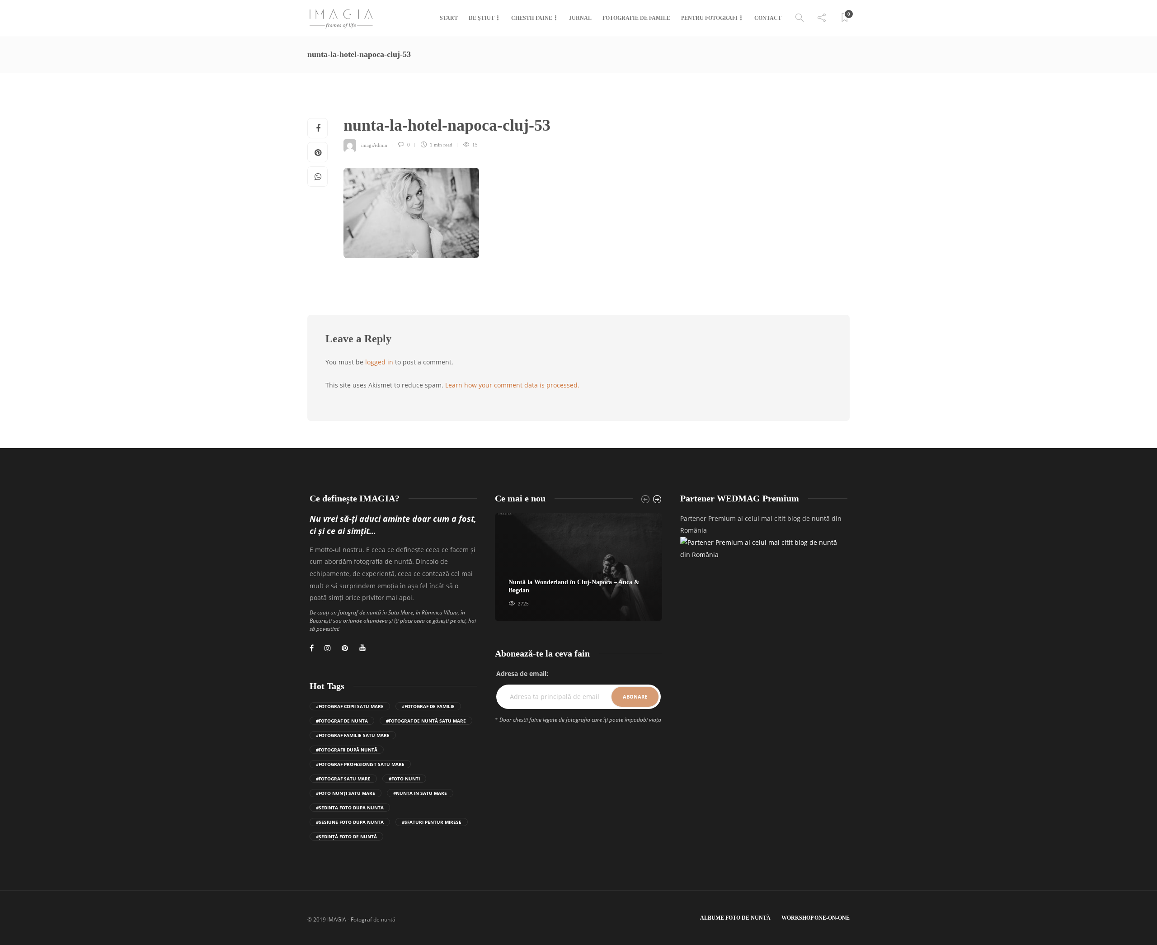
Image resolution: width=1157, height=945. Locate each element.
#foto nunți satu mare (345, 793)
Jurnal (580, 18)
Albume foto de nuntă (735, 918)
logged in (379, 362)
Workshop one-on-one (815, 918)
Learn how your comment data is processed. (512, 385)
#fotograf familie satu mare (353, 735)
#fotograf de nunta (342, 721)
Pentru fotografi (709, 18)
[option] (578, 567)
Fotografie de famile (636, 18)
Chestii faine (531, 18)
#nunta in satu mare (420, 793)
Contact (767, 18)
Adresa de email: (522, 673)
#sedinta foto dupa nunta (350, 807)
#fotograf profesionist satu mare (360, 764)
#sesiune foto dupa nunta (350, 822)
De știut (481, 18)
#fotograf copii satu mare (350, 706)
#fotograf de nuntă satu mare (426, 721)
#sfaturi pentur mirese (431, 822)
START (449, 18)
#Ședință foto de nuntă (346, 836)
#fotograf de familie (428, 706)
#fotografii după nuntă (346, 750)
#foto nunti (404, 778)
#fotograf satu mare (343, 778)
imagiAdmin (374, 144)
